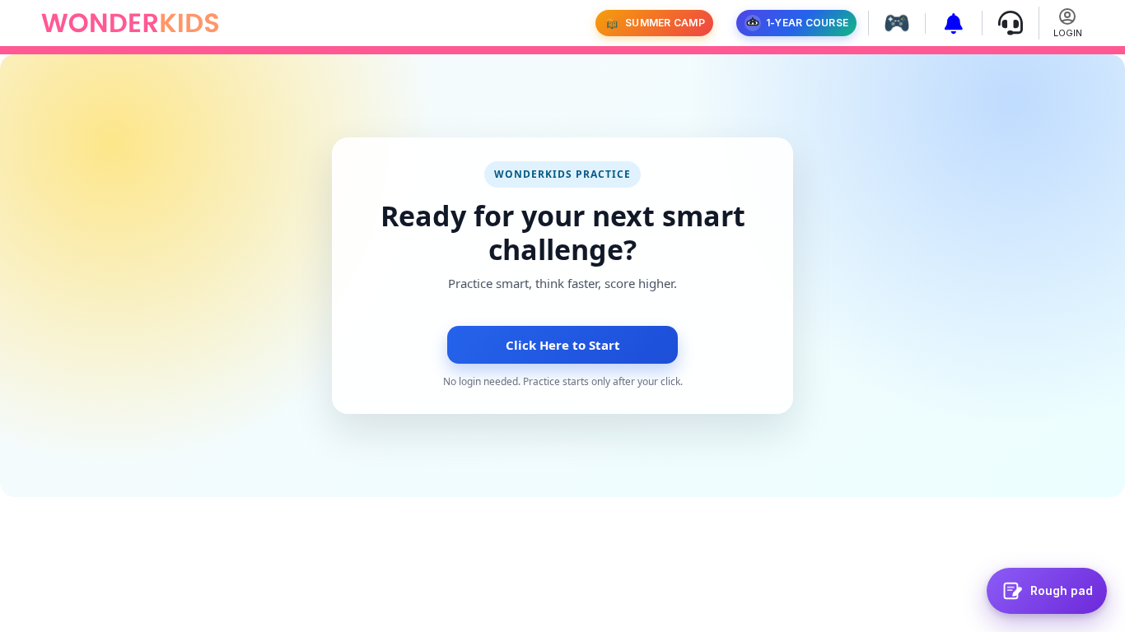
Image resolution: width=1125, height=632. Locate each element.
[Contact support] (1004, 23)
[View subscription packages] (947, 23)
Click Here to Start (563, 345)
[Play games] (890, 23)
